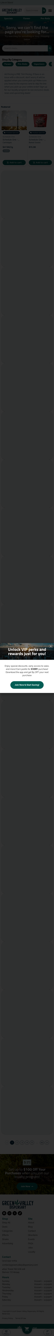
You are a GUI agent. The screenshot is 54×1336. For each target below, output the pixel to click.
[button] (51, 646)
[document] (27, 668)
